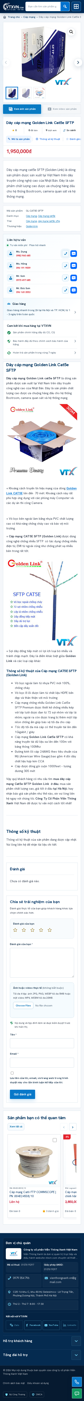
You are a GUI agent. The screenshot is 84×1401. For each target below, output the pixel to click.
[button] (71, 32)
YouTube (53, 1325)
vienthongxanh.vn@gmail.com (63, 1280)
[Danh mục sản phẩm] (76, 6)
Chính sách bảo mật (14, 1383)
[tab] (22, 109)
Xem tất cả (16, 1126)
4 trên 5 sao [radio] (43, 932)
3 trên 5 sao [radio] (34, 932)
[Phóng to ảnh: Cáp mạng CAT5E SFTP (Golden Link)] (42, 439)
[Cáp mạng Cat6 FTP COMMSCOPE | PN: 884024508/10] (34, 1160)
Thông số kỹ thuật (49, 139)
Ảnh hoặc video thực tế (38, 988)
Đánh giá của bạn (23, 923)
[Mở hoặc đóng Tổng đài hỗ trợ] (76, 1355)
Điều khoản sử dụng (38, 1383)
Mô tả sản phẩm (21, 139)
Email (14, 1053)
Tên (13, 1034)
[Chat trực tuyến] (77, 1393)
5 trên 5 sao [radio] (51, 932)
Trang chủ (14, 17)
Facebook (35, 1325)
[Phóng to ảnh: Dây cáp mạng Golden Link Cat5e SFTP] (42, 601)
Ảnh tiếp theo (78, 62)
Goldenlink (32, 226)
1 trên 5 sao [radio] (17, 932)
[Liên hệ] (77, 1382)
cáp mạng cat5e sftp (49, 221)
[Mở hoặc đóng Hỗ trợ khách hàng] (76, 1341)
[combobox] (43, 6)
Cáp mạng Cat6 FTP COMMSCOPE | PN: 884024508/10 (32, 1194)
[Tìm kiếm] (65, 6)
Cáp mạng (29, 17)
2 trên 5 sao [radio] (26, 932)
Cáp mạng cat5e (46, 215)
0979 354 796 (21, 1278)
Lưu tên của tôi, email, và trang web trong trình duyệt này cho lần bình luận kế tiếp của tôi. (39, 1080)
